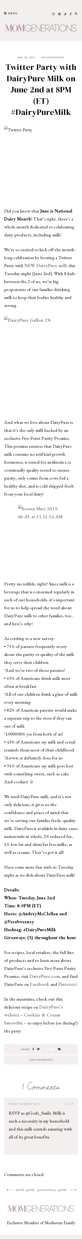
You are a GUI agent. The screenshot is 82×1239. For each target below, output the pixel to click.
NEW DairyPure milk (46, 265)
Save (51, 1049)
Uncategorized (52, 57)
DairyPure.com (44, 976)
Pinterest (67, 984)
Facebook (39, 984)
